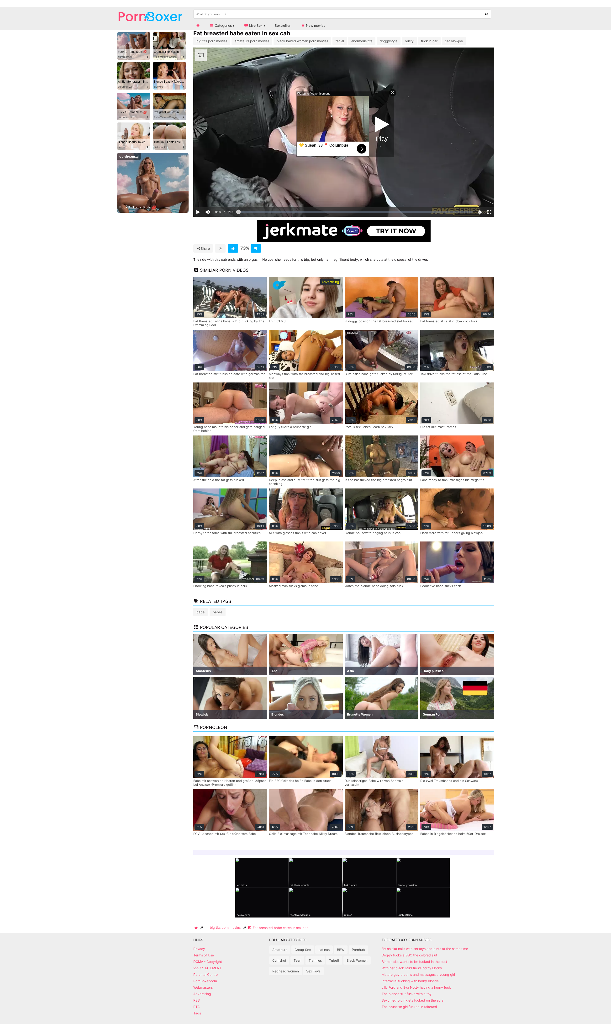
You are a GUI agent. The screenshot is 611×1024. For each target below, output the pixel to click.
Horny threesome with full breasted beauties (227, 533)
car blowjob (454, 41)
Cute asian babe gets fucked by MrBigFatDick (379, 374)
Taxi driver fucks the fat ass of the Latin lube (453, 374)
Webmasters (203, 987)
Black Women (357, 960)
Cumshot (279, 960)
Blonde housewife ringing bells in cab (372, 533)
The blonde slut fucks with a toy (407, 994)
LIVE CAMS (277, 321)
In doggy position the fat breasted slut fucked (379, 321)
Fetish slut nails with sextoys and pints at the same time (425, 949)
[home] (196, 927)
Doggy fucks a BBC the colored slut (409, 955)
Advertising (202, 994)
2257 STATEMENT (207, 968)
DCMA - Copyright (207, 962)
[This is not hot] (256, 248)
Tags (197, 1013)
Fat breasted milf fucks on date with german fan (229, 374)
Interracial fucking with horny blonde (410, 981)
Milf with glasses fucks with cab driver (297, 533)
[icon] (198, 25)
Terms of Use (203, 955)
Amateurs (279, 950)
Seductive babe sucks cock (440, 586)
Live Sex (255, 25)
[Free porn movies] (150, 25)
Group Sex (303, 950)
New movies (315, 25)
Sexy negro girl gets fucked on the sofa (412, 1000)
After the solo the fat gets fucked (218, 480)
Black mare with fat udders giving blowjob (451, 533)
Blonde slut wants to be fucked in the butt (414, 962)
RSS (196, 1000)
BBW (340, 950)
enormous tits (361, 41)
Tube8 (334, 960)
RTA (196, 1007)
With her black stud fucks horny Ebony (412, 968)
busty (409, 41)
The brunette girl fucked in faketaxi (409, 1007)
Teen (297, 960)
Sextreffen (283, 25)
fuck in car (429, 41)
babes (217, 612)
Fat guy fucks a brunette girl (290, 427)
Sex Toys (313, 971)
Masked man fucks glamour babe (293, 586)
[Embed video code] (220, 248)
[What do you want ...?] (486, 14)
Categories (223, 25)
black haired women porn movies (302, 41)
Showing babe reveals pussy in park (220, 586)
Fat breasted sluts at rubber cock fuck (449, 321)
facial (340, 41)
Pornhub (358, 950)
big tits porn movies (211, 41)
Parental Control (205, 974)
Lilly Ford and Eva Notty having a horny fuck (416, 987)
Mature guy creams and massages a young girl (418, 974)
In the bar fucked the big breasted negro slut (378, 480)
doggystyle (388, 41)
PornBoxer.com (205, 981)
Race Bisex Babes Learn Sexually (369, 427)
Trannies (315, 960)
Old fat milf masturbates (438, 427)
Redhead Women (285, 971)
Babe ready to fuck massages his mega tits (452, 480)
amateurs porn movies (252, 41)
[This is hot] (233, 248)
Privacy (199, 949)
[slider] (355, 212)
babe (200, 612)
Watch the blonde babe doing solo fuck (374, 586)
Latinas (324, 950)
